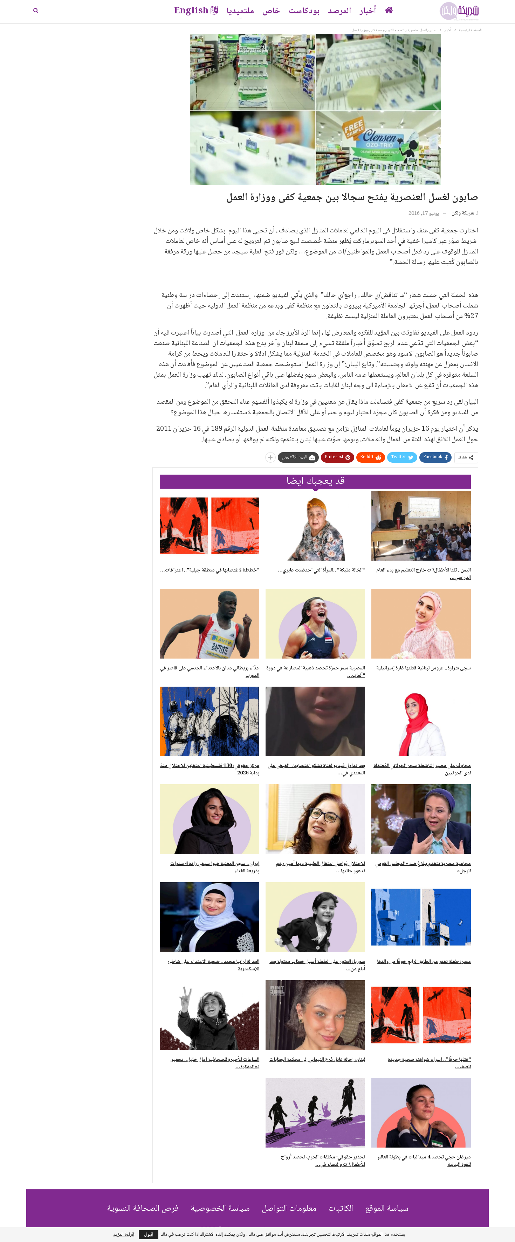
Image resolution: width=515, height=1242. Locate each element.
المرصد (339, 11)
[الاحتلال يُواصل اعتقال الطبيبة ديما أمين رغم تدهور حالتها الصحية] (315, 819)
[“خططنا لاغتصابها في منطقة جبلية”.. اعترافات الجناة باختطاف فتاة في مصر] (209, 526)
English (191, 11)
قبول (148, 1234)
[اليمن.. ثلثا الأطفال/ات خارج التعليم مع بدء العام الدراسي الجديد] (421, 526)
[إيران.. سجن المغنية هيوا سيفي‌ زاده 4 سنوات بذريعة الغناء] (209, 819)
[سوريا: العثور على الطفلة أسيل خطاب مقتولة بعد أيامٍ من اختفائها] (315, 917)
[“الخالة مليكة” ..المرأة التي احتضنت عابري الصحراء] (315, 526)
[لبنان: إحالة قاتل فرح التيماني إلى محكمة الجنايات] (315, 1015)
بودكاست (304, 11)
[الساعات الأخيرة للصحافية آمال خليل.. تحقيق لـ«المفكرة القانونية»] (209, 1015)
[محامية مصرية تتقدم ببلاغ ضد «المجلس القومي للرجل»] (421, 819)
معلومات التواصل (289, 1208)
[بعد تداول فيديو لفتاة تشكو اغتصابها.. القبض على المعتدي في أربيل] (315, 722)
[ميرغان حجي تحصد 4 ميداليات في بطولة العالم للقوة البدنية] (421, 1113)
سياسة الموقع (386, 1208)
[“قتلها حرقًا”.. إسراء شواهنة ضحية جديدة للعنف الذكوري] (421, 1015)
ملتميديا (240, 11)
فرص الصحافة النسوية (143, 1208)
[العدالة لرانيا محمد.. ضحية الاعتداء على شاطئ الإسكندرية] (209, 917)
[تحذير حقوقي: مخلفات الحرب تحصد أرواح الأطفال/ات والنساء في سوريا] (315, 1113)
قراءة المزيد (123, 1234)
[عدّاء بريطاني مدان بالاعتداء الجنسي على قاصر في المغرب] (209, 624)
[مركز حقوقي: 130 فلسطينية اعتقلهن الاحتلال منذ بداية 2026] (209, 722)
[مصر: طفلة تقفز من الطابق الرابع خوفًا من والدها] (421, 917)
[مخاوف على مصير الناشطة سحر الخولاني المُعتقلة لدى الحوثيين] (421, 722)
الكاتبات (340, 1208)
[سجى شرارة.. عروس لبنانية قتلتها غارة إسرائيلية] (421, 624)
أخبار (368, 11)
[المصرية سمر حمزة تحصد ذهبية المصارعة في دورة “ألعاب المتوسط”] (315, 624)
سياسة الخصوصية (220, 1208)
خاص (271, 11)
